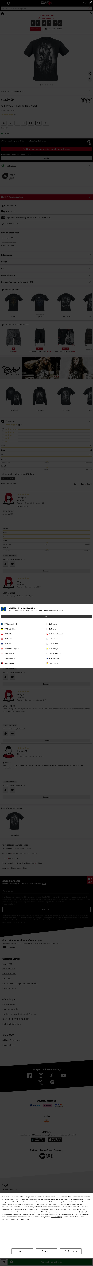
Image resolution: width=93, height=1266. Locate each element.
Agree (22, 1251)
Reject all (46, 1251)
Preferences (71, 1251)
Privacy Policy (24, 1219)
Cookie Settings (56, 1217)
